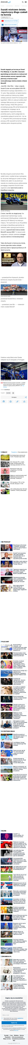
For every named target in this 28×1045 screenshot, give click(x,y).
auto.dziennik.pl (9, 5)
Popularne (14, 452)
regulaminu (20, 1018)
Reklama (16, 1035)
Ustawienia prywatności (18, 1038)
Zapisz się (14, 1022)
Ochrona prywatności (17, 1037)
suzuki (8, 393)
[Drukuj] (11, 401)
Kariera (22, 1035)
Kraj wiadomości (22, 452)
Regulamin (8, 1037)
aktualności (17, 5)
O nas (11, 1035)
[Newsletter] (4, 401)
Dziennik (2, 5)
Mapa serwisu (7, 1038)
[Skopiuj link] (17, 401)
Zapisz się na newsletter (10, 24)
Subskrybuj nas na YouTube (11, 21)
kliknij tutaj (16, 1030)
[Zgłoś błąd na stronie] (24, 401)
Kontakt (6, 1035)
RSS (14, 1040)
